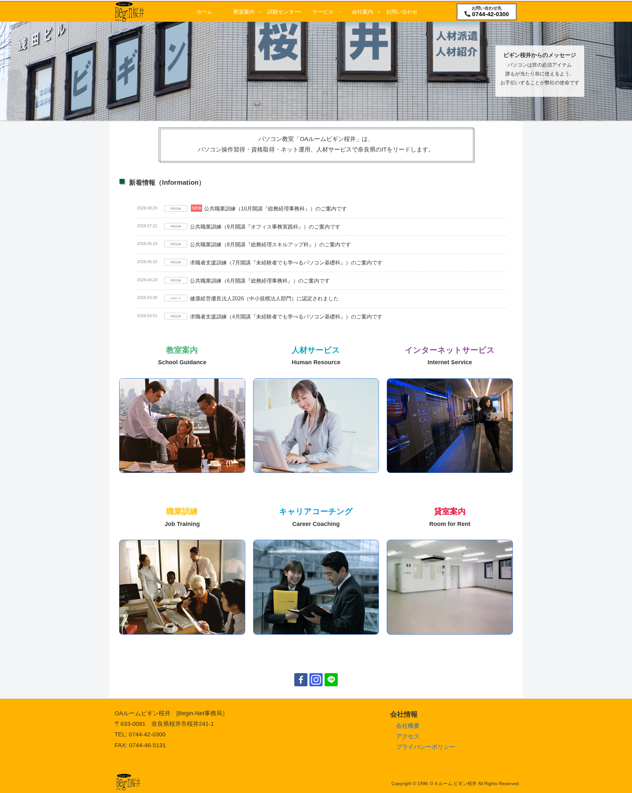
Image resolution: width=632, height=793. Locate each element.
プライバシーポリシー (425, 747)
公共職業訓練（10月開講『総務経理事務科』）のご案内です (275, 208)
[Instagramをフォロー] (316, 679)
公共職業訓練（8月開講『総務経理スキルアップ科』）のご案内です (270, 244)
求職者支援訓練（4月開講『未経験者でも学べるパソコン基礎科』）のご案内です (286, 316)
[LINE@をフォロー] (331, 679)
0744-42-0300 (490, 14)
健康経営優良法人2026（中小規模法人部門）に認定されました (264, 298)
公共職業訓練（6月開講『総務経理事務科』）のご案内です (260, 281)
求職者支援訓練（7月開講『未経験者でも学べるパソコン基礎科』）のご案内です (286, 262)
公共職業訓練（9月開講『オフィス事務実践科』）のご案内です (265, 227)
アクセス (408, 736)
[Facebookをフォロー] (300, 679)
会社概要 (408, 726)
